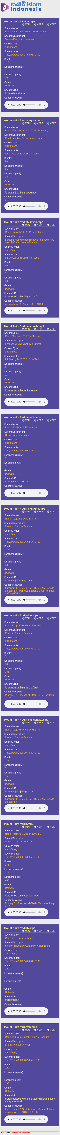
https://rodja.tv (12, 1000)
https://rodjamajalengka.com (19, 791)
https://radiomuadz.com (17, 481)
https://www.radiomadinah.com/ (21, 390)
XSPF (40, 24)
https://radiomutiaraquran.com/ (20, 192)
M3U (27, 24)
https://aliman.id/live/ (15, 93)
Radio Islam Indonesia (20, 1133)
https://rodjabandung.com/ (18, 580)
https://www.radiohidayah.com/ (21, 296)
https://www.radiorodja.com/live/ (21, 687)
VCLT (53, 24)
